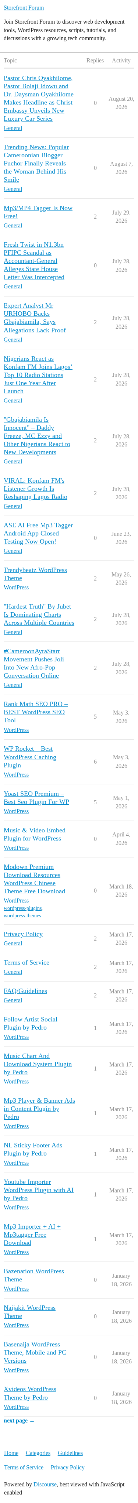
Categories (38, 1453)
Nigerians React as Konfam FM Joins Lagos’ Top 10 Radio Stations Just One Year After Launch (38, 375)
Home (11, 1453)
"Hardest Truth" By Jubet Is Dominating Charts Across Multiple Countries (39, 614)
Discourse (45, 1484)
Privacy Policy (23, 934)
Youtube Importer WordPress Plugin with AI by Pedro (39, 1190)
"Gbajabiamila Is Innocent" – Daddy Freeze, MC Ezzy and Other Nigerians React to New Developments (37, 436)
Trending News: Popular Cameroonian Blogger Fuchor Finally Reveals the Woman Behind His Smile (36, 163)
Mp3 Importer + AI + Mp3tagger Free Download (32, 1234)
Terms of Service (26, 962)
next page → (19, 1420)
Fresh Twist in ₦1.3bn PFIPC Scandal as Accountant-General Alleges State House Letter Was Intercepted (34, 261)
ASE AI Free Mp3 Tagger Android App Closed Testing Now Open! (38, 533)
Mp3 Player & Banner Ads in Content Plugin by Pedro (39, 1108)
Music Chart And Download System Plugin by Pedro (38, 1064)
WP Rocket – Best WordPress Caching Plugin (30, 756)
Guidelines (70, 1453)
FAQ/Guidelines (25, 990)
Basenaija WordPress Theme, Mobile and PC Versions (35, 1352)
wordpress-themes (22, 915)
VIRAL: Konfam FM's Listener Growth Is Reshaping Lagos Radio (35, 488)
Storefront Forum (24, 7)
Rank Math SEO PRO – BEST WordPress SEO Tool (36, 712)
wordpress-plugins (23, 908)
